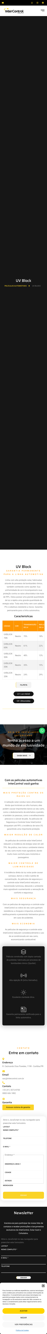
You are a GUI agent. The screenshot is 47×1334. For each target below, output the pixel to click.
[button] (43, 1286)
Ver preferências (23, 1324)
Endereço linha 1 (13, 1164)
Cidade (8, 1172)
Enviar (23, 1195)
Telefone (7, 1138)
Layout (6, 1127)
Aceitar (23, 1310)
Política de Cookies (22, 1330)
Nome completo (11, 1130)
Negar (23, 1317)
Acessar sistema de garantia (18, 1107)
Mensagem (8, 1185)
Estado (8, 1181)
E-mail (6, 1146)
